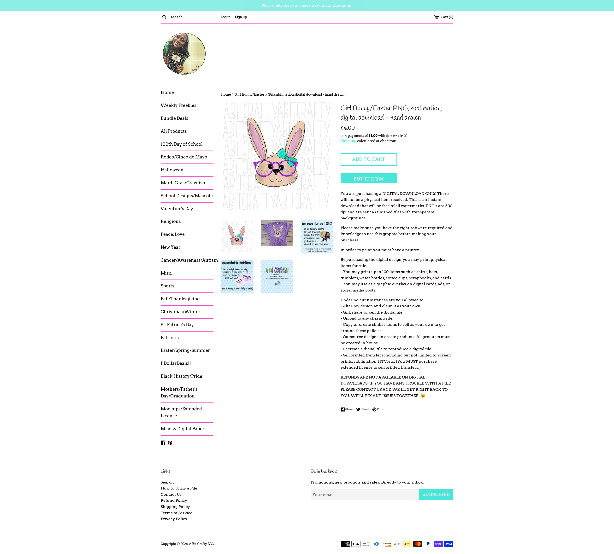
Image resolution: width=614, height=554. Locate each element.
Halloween (172, 169)
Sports (167, 285)
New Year (170, 247)
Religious (171, 221)
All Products (174, 131)
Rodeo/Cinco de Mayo (184, 156)
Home (167, 92)
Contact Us (171, 494)
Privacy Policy (174, 519)
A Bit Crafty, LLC (201, 544)
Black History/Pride (181, 376)
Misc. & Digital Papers (184, 428)
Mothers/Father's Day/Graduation (179, 393)
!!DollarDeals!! (176, 363)
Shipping (348, 141)
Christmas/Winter (180, 311)
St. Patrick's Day (177, 324)
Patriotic (170, 337)
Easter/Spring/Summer (185, 350)
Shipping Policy (175, 506)
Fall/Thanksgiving (180, 298)
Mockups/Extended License (181, 412)
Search (167, 482)
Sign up (241, 17)
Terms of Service (176, 513)
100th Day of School (182, 144)
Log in (225, 17)
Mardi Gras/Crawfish (183, 182)
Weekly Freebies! (179, 105)
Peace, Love (173, 234)
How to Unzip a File (179, 488)
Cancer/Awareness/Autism (187, 260)
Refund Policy (174, 500)
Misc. (166, 273)
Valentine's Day (177, 208)
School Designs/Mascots (187, 195)
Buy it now (369, 178)
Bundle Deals (174, 118)
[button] (397, 136)
